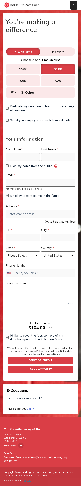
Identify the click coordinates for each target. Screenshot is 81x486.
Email (9, 175)
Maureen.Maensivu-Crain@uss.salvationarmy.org (35, 457)
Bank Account (40, 369)
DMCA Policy (40, 475)
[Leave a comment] (40, 296)
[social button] (73, 5)
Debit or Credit (40, 360)
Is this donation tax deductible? (25, 398)
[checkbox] (40, 108)
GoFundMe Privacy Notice (46, 354)
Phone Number (16, 265)
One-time (25, 51)
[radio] (25, 51)
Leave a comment (18, 283)
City (44, 230)
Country (46, 248)
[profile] (58, 5)
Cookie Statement (21, 475)
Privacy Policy (35, 351)
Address (11, 206)
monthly (58, 51)
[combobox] (10, 273)
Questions (19, 390)
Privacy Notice (54, 472)
